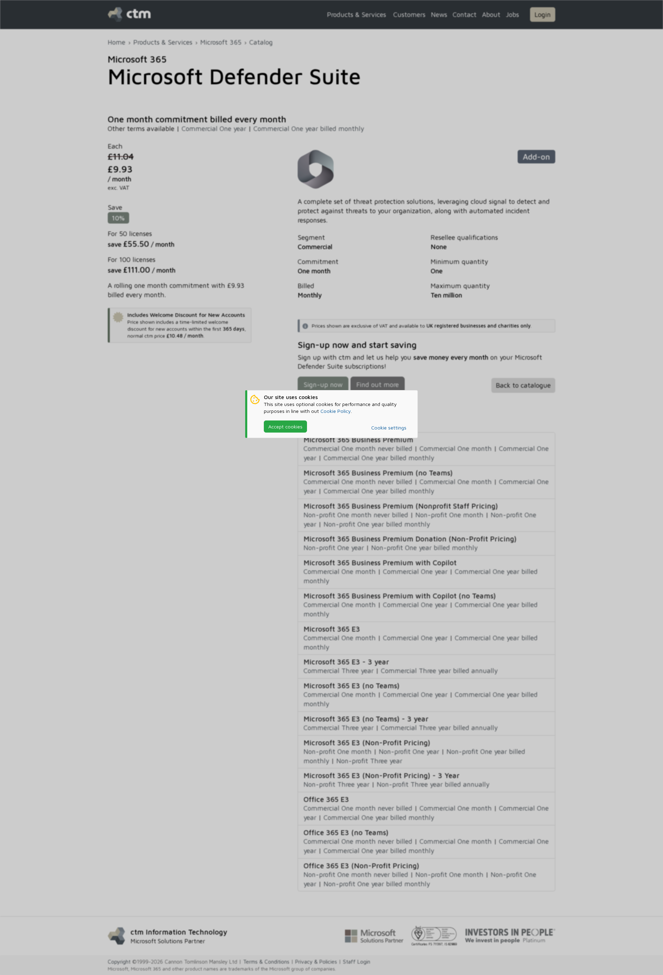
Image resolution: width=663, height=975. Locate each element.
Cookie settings (388, 427)
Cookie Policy (335, 411)
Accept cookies (285, 426)
